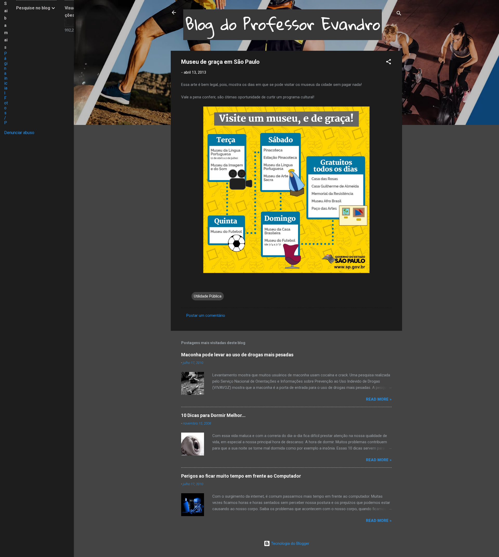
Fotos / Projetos (6, 120)
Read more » (379, 399)
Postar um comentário (205, 315)
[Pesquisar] (399, 14)
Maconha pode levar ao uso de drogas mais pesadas (237, 354)
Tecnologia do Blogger (289, 543)
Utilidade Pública (207, 296)
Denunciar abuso (19, 132)
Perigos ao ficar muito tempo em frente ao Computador (241, 476)
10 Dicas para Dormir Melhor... (213, 415)
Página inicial (6, 73)
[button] (388, 63)
